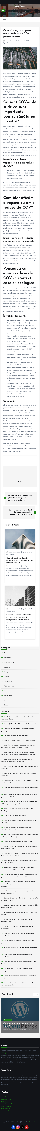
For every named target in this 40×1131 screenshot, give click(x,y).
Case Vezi (4, 1101)
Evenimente (8, 681)
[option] (20, 1015)
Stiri (5, 700)
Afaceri (6, 653)
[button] (34, 994)
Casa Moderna (6, 1099)
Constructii (7, 667)
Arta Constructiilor (7, 1104)
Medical (6, 691)
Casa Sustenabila (6, 1097)
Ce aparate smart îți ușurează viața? (16, 735)
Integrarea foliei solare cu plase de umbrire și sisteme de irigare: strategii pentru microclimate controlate (18, 884)
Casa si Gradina (9, 662)
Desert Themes (34, 1122)
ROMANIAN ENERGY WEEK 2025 (15, 816)
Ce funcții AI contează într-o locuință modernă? (20, 724)
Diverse (6, 676)
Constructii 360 (6, 1108)
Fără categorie (9, 686)
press (7, 41)
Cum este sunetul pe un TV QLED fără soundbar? (20, 740)
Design (6, 672)
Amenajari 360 (5, 1111)
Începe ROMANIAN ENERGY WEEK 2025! (18, 841)
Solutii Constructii (6, 1106)
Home (3, 19)
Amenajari (13, 41)
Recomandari (8, 695)
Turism (6, 705)
